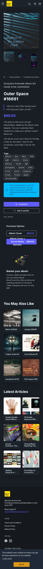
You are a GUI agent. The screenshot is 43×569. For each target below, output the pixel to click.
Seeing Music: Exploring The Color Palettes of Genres (30, 447)
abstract (8, 156)
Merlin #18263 (11, 329)
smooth (18, 164)
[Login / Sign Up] (34, 3)
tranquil (8, 175)
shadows (15, 160)
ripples (26, 175)
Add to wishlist (23, 211)
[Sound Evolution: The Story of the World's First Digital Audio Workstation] (12, 432)
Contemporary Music (31, 77)
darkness (8, 164)
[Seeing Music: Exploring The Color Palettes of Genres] (30, 432)
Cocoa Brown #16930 (33, 354)
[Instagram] (10, 541)
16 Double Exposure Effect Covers (30, 419)
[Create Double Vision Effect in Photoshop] (12, 405)
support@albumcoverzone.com (16, 512)
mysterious (27, 171)
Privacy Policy (10, 526)
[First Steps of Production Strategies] (30, 459)
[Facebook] (6, 541)
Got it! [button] (21, 564)
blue (16, 156)
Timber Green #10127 (14, 354)
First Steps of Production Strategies (29, 472)
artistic (30, 167)
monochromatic (11, 178)
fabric (24, 156)
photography (10, 167)
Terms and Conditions (13, 523)
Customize (23, 204)
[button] (3, 3)
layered (21, 167)
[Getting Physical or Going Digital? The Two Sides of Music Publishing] (12, 459)
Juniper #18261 (30, 329)
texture (25, 160)
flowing (17, 175)
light (26, 164)
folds (32, 156)
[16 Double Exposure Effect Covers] (30, 405)
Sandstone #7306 (13, 379)
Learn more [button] (7, 559)
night (7, 160)
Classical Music (15, 77)
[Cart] (39, 3)
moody (7, 171)
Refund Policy (10, 529)
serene (16, 171)
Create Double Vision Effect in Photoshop (12, 419)
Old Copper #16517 (32, 379)
